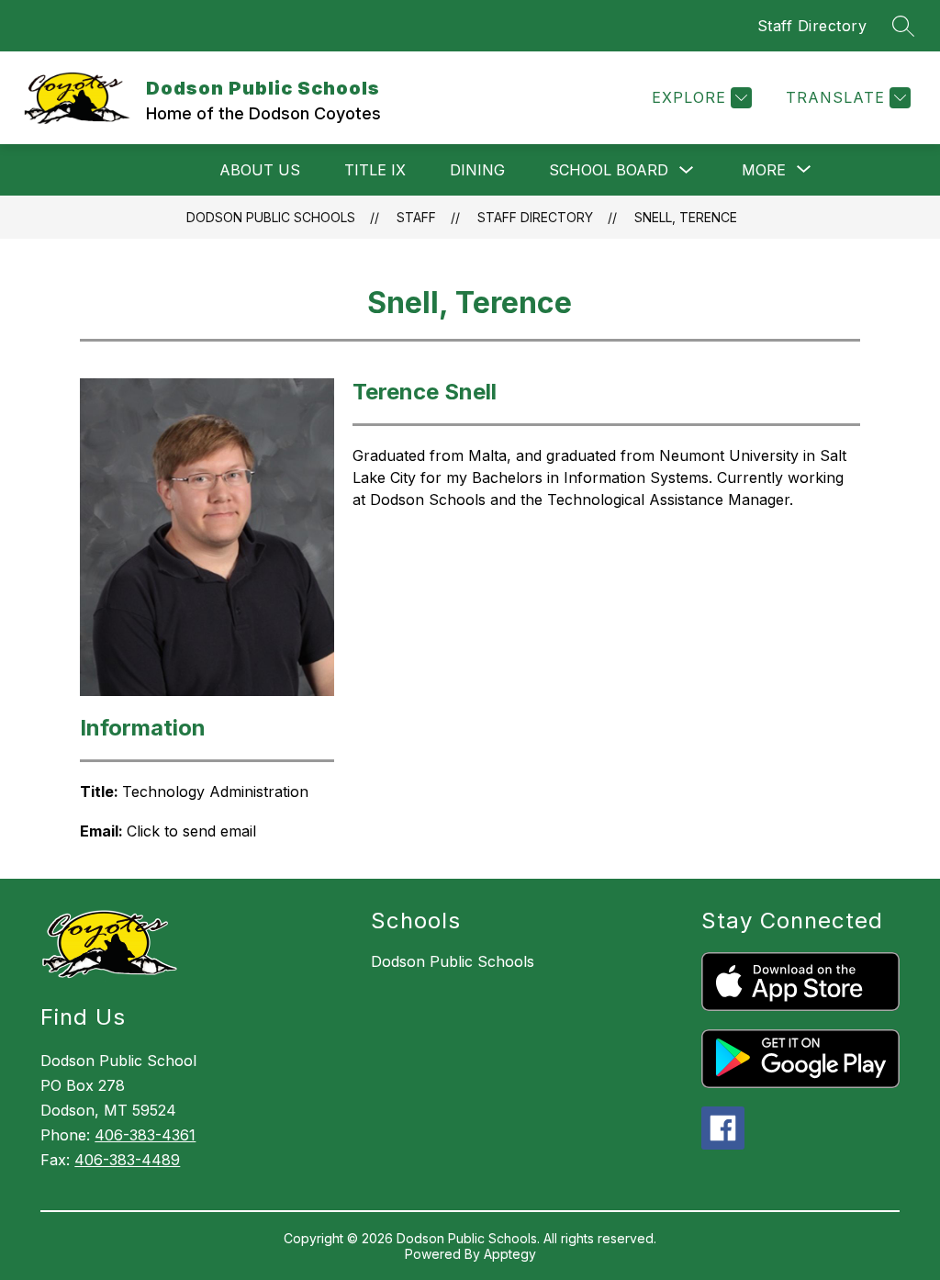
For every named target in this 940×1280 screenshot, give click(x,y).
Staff (416, 217)
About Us (259, 170)
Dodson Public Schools (270, 217)
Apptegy (510, 1254)
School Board (608, 170)
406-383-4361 (145, 1135)
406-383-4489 (127, 1160)
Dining (477, 170)
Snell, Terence (685, 217)
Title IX (375, 170)
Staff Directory (812, 26)
